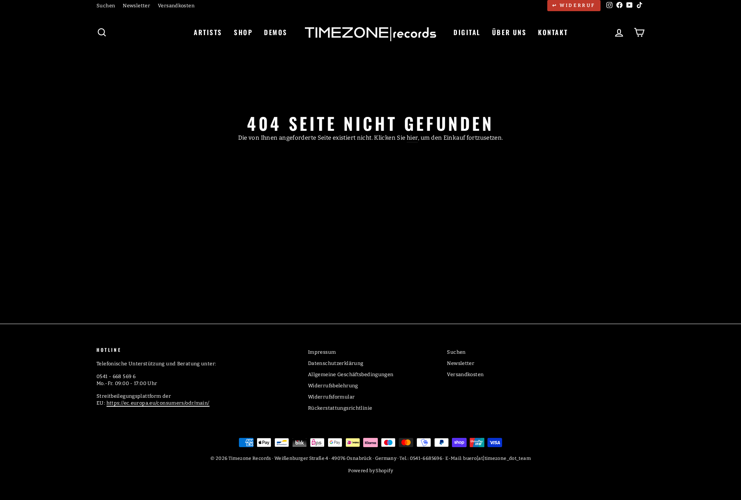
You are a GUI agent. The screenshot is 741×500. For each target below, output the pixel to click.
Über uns (509, 32)
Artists (208, 32)
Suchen (105, 5)
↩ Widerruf (574, 5)
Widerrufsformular (331, 397)
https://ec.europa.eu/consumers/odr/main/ (158, 403)
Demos (276, 32)
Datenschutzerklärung (336, 363)
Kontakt (553, 32)
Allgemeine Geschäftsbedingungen (351, 374)
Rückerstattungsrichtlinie (340, 408)
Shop (243, 32)
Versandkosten (176, 5)
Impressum (322, 352)
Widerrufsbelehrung (333, 386)
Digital (466, 32)
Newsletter (136, 5)
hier (412, 137)
